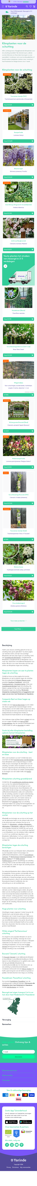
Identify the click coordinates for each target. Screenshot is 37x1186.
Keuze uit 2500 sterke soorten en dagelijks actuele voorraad (20, 12)
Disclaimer (15, 1167)
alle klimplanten (11, 987)
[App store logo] (11, 1122)
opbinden (15, 802)
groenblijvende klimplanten (13, 657)
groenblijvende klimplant (9, 686)
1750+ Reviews (18, 1)
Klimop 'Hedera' (7, 859)
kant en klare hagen (19, 705)
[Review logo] (16, 1134)
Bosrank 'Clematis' (10, 957)
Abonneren (18, 1057)
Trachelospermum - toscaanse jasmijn (13, 684)
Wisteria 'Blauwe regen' (23, 680)
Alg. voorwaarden (25, 1167)
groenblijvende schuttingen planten (22, 782)
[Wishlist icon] (32, 75)
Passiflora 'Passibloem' (15, 682)
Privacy (9, 1167)
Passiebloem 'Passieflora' (17, 981)
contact (26, 719)
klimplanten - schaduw (17, 824)
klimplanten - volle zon (18, 826)
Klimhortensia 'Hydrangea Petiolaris (21, 857)
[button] (3, 6)
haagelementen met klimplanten (23, 760)
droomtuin (21, 725)
